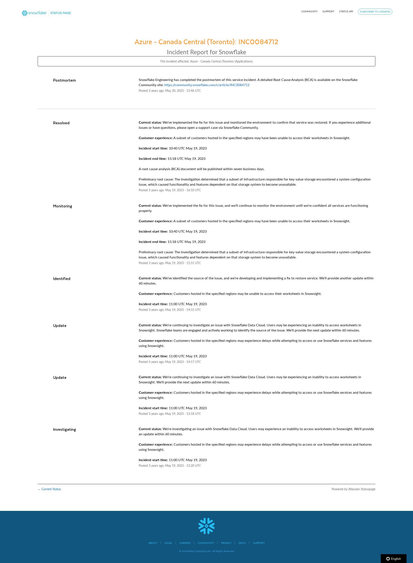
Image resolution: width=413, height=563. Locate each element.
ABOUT (152, 542)
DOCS (242, 542)
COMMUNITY (309, 11)
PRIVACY (226, 542)
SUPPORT (328, 11)
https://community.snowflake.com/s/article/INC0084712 (207, 85)
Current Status (49, 489)
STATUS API (346, 11)
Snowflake (232, 52)
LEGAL (168, 542)
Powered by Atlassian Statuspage (353, 489)
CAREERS (185, 542)
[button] (375, 11)
